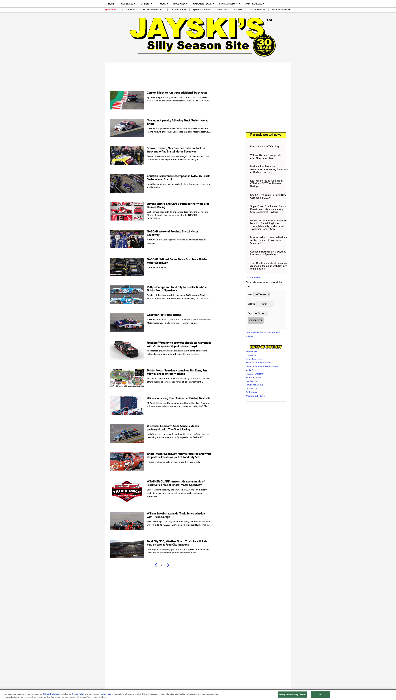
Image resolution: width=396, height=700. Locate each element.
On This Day (251, 388)
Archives (238, 9)
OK (320, 694)
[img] (198, 37)
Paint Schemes (253, 3)
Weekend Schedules (281, 9)
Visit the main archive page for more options (263, 334)
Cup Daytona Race (128, 9)
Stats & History (228, 3)
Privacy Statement (51, 694)
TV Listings (251, 392)
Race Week (179, 3)
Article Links (251, 351)
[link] (198, 37)
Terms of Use (105, 694)
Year (250, 294)
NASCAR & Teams (202, 3)
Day (250, 313)
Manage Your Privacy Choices (292, 694)
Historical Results (257, 9)
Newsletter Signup (254, 384)
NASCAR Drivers (253, 377)
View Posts (255, 320)
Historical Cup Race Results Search (262, 366)
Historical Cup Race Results (259, 362)
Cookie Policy (78, 694)
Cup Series (127, 3)
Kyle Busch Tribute (202, 9)
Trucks (161, 3)
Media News (251, 370)
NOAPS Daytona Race (153, 9)
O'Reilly (145, 3)
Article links (222, 9)
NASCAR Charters (254, 373)
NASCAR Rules (253, 381)
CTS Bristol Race (178, 9)
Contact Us (251, 355)
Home (111, 3)
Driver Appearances (255, 359)
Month (251, 303)
